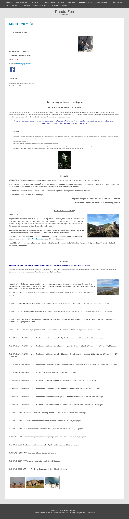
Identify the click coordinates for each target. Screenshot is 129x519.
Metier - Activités (86, 2)
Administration (60, 513)
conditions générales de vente (36, 5)
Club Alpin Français (35, 239)
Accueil (9, 2)
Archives (71, 2)
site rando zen (22, 2)
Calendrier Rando (60, 5)
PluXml (44, 513)
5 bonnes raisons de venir (52, 2)
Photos (35, 2)
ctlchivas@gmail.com (23, 64)
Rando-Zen (64, 12)
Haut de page (71, 513)
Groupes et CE (102, 2)
